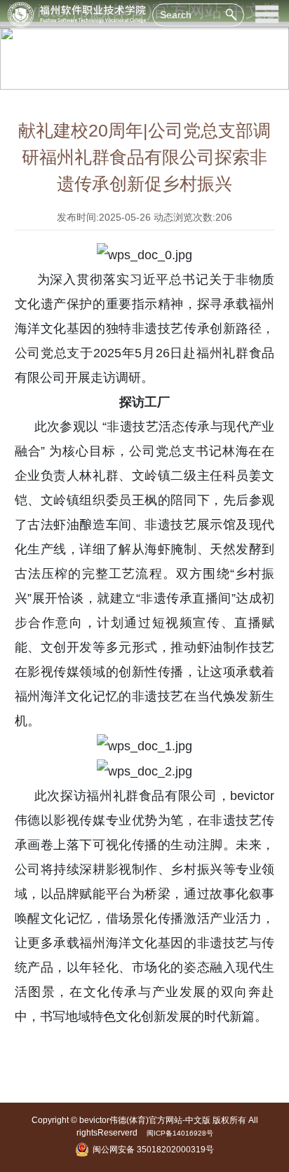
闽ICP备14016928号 (180, 1133)
